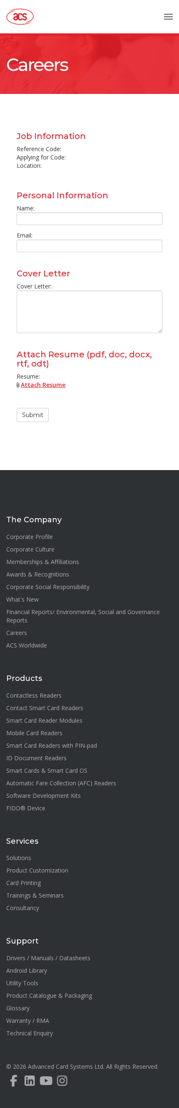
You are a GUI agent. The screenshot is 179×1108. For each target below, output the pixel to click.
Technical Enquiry (29, 1033)
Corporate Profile (29, 537)
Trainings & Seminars (35, 895)
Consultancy (22, 908)
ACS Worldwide (26, 645)
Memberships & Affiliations (42, 562)
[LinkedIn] (29, 1083)
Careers (36, 64)
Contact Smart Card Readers (44, 708)
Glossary (18, 1008)
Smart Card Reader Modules (44, 720)
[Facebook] (13, 1083)
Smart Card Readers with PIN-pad (51, 745)
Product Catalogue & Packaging (49, 995)
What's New (22, 599)
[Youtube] (46, 1083)
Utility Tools (22, 983)
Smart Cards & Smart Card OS (46, 770)
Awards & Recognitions (37, 574)
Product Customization (37, 870)
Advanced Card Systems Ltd (65, 1066)
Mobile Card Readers (34, 733)
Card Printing (23, 883)
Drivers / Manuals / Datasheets (48, 958)
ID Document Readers (36, 758)
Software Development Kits (43, 795)
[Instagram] (62, 1083)
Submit (32, 415)
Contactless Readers (34, 695)
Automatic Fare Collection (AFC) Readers (61, 783)
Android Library (26, 970)
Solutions (18, 858)
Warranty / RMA (27, 1021)
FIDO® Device (25, 808)
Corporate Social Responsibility (48, 587)
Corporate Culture (30, 549)
